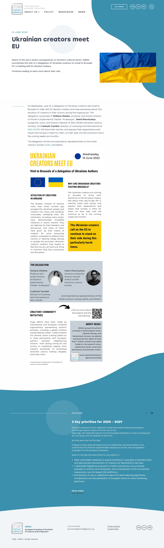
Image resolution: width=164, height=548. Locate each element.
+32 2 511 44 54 (73, 526)
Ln (138, 7)
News (81, 12)
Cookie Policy (113, 529)
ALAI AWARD (119, 7)
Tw (132, 7)
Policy (49, 12)
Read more (78, 491)
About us (31, 12)
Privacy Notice (113, 526)
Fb (144, 7)
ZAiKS (47, 145)
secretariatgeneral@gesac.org (80, 529)
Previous (147, 412)
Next (150, 412)
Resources (66, 12)
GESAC (17, 9)
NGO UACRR (34, 129)
